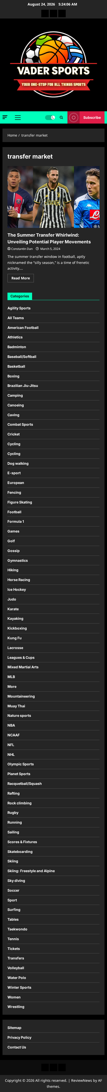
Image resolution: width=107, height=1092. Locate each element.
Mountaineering (21, 696)
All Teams (15, 318)
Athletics (15, 337)
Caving (13, 415)
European (15, 482)
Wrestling (15, 1006)
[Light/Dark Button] (50, 117)
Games (13, 531)
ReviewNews (81, 1080)
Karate (13, 609)
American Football (23, 327)
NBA (11, 725)
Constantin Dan (22, 249)
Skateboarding (20, 851)
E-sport (14, 473)
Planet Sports (18, 774)
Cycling (13, 444)
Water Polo (16, 977)
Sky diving (16, 880)
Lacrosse (15, 648)
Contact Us (16, 1047)
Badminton (16, 347)
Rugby (12, 812)
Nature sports (19, 715)
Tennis (13, 939)
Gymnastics (17, 560)
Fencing (14, 492)
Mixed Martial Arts (23, 667)
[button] (4, 117)
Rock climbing (19, 803)
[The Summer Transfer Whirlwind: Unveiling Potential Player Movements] (53, 197)
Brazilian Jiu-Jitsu (22, 385)
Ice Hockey (16, 589)
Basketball (16, 366)
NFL (10, 745)
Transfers (15, 958)
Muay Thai (16, 706)
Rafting (13, 793)
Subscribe (92, 117)
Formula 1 (15, 521)
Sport (12, 900)
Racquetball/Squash (24, 783)
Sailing (13, 832)
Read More (22, 278)
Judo (11, 599)
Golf (11, 541)
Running (14, 822)
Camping (15, 395)
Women (14, 997)
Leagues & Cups (21, 657)
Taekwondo (17, 929)
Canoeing (15, 405)
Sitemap (14, 1027)
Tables (13, 919)
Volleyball (15, 968)
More (11, 686)
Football (14, 512)
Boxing (13, 376)
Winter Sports (19, 987)
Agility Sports (19, 308)
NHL (11, 754)
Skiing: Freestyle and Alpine (31, 871)
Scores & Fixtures (22, 842)
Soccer (13, 890)
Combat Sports (20, 424)
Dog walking (18, 463)
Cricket (13, 434)
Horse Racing (18, 580)
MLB (11, 677)
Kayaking (15, 618)
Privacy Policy (19, 1037)
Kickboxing (17, 628)
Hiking (12, 570)
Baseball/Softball (21, 356)
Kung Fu (14, 638)
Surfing (13, 909)
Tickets (13, 948)
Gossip (13, 551)
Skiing (12, 861)
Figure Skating (19, 502)
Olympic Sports (20, 764)
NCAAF (13, 735)
